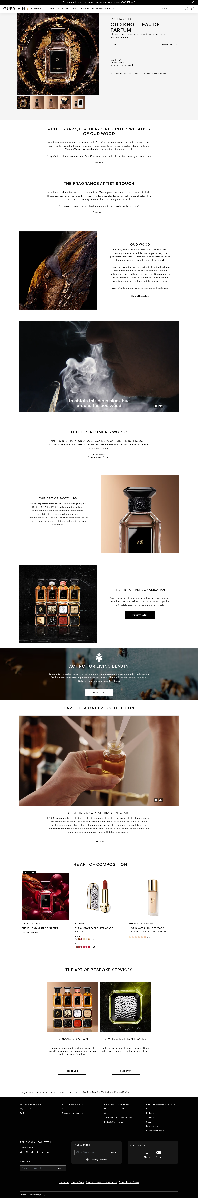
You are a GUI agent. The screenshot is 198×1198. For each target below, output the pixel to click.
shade (83, 944)
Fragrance (26, 1092)
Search (112, 1152)
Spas (148, 1122)
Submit (59, 1168)
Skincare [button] (63, 9)
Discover (99, 692)
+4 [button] (93, 940)
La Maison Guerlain (155, 1131)
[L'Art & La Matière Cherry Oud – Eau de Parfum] (45, 896)
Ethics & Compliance (113, 1122)
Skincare (150, 1118)
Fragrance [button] (37, 9)
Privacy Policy (77, 1182)
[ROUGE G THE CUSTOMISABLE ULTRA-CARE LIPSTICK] (99, 896)
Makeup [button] (51, 9)
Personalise (140, 615)
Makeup (150, 1113)
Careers (107, 1113)
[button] (193, 2)
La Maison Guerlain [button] (103, 9)
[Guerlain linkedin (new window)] (48, 1153)
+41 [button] (93, 947)
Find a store (67, 1109)
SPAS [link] (74, 9)
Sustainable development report (118, 1118)
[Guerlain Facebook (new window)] (37, 1153)
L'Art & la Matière (67, 1092)
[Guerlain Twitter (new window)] (43, 1153)
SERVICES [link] (84, 9)
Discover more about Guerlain (117, 1109)
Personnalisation (153, 1126)
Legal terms (64, 1182)
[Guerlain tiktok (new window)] (32, 1153)
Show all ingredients (140, 296)
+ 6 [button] (148, 937)
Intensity (116, 38)
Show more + (99, 162)
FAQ (22, 1113)
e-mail (130, 65)
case (81, 936)
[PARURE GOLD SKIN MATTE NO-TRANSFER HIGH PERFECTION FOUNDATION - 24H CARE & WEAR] (152, 896)
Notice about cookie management (101, 1182)
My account (25, 1109)
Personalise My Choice (129, 1182)
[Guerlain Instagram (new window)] (27, 1153)
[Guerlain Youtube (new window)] (21, 1153)
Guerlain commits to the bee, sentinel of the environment (141, 73)
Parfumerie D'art (45, 1092)
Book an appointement (72, 1113)
